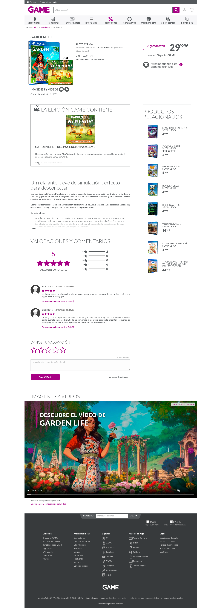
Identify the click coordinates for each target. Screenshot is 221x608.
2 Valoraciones (97, 60)
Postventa (78, 559)
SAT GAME (48, 552)
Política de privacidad (169, 545)
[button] (176, 10)
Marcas (46, 559)
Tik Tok (109, 561)
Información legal (167, 541)
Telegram (110, 565)
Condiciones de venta (169, 538)
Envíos (77, 552)
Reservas (78, 548)
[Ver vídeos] (66, 89)
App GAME (48, 548)
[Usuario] (185, 10)
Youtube (109, 556)
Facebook (110, 552)
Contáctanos (79, 538)
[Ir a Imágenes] (61, 89)
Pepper (136, 547)
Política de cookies (168, 548)
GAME (39, 9)
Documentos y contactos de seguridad (48, 504)
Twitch (108, 575)
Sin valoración (82, 60)
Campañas (47, 555)
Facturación (79, 562)
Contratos (164, 552)
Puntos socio (138, 561)
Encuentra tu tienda (51, 541)
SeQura (136, 552)
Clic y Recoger (80, 545)
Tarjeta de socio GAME (53, 545)
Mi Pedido (78, 555)
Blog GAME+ (112, 570)
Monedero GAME (140, 556)
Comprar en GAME (82, 541)
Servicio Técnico (81, 566)
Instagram (110, 547)
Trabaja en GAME (50, 538)
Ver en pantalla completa (183, 404)
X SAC (109, 543)
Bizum (135, 543)
